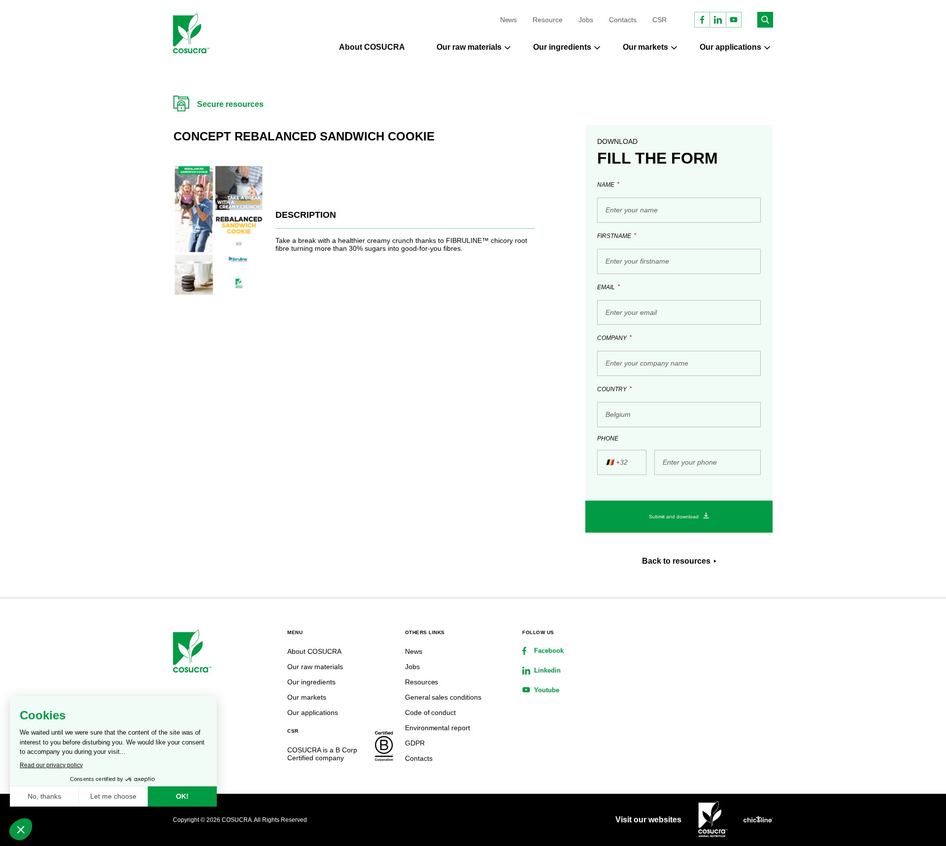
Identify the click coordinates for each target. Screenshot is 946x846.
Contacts (623, 20)
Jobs (585, 20)
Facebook (549, 650)
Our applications (730, 47)
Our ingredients (562, 47)
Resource (548, 20)
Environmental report (438, 728)
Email (608, 287)
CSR (659, 20)
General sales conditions (443, 697)
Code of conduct (430, 712)
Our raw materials (469, 47)
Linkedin (547, 670)
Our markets (646, 47)
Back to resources (676, 561)
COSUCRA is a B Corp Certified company (322, 754)
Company (614, 337)
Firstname (616, 235)
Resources (422, 682)
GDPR (415, 743)
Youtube (546, 690)
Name (608, 184)
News (508, 20)
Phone (607, 438)
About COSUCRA (372, 47)
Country (614, 389)
